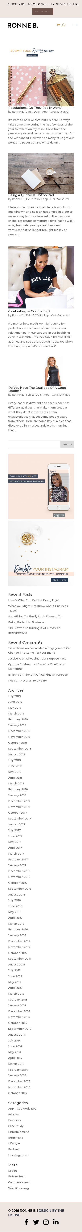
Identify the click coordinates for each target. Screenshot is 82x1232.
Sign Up (42, 11)
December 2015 (19, 941)
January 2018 (17, 795)
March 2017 (16, 853)
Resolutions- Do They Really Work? (35, 108)
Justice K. (14, 658)
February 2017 (18, 859)
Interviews (15, 1137)
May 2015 (14, 982)
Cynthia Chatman (20, 664)
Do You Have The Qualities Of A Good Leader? (37, 389)
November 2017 (19, 807)
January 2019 (17, 725)
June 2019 (15, 701)
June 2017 (15, 836)
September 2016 (19, 888)
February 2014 (18, 1069)
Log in (12, 1170)
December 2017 (19, 801)
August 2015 (16, 964)
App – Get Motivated (22, 1108)
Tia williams (16, 648)
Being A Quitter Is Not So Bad (31, 195)
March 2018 (16, 783)
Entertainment (18, 1132)
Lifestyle (14, 1143)
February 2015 (18, 999)
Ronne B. (18, 111)
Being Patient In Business (26, 622)
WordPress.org (18, 1188)
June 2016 (15, 906)
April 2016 (15, 918)
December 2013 (19, 1081)
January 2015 (17, 1005)
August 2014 (16, 1034)
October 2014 (17, 1023)
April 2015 (15, 988)
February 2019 (18, 719)
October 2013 (17, 1093)
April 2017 (15, 847)
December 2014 (19, 1011)
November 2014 (19, 1017)
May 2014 (14, 1052)
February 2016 (18, 929)
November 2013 (19, 1087)
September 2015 (19, 958)
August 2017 (16, 824)
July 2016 (14, 900)
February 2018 (18, 789)
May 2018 (14, 772)
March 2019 (16, 713)
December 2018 (19, 731)
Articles (13, 1114)
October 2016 (17, 883)
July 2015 (14, 970)
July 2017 (14, 830)
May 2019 (14, 707)
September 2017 (19, 818)
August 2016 (16, 894)
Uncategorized (18, 1155)
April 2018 (15, 778)
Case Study (15, 1126)
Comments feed (19, 1182)
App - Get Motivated (55, 111)
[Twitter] (36, 1222)
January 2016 (17, 935)
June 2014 (15, 1046)
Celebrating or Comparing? (29, 311)
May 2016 (14, 912)
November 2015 (19, 947)
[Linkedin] (55, 1222)
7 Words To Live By (33, 680)
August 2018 (16, 754)
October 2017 (17, 812)
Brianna (13, 674)
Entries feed (16, 1176)
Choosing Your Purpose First (46, 658)
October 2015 (17, 953)
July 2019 (14, 696)
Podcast (13, 1149)
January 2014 (17, 1075)
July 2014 (14, 1040)
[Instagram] (46, 1222)
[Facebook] (26, 1222)
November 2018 (19, 737)
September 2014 (19, 1028)
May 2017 (14, 842)
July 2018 (14, 760)
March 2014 (16, 1064)
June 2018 (15, 766)
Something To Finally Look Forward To (34, 616)
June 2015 (15, 976)
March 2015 (16, 993)
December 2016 (19, 871)
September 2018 (19, 748)
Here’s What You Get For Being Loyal (33, 600)
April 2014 (15, 1058)
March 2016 (16, 923)
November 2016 (19, 877)
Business (14, 1120)
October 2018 (17, 742)
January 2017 (17, 865)
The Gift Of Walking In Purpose (46, 674)
